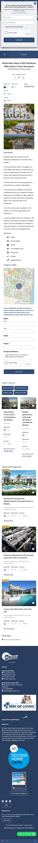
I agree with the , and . (16, 356)
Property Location (20, 393)
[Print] (23, 77)
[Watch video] (19, 710)
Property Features (21, 388)
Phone (7, 344)
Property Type (7, 393)
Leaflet (17, 303)
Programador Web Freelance (25, 828)
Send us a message (25, 834)
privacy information (18, 357)
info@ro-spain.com (10, 679)
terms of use (19, 355)
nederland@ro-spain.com (11, 691)
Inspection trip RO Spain (11, 719)
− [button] (6, 273)
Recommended (7, 388)
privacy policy (19, 27)
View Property (9, 402)
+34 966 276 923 (8, 677)
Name (6, 318)
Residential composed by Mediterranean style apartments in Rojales (18, 501)
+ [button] (6, 270)
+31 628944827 (8, 689)
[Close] (35, 3)
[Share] (15, 77)
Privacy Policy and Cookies (14, 825)
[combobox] (19, 48)
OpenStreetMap (24, 303)
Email (6, 336)
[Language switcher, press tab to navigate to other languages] (4, 841)
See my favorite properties (12, 639)
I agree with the (14, 27)
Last (5, 328)
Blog (6, 805)
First (5, 321)
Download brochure (19, 788)
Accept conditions (11, 351)
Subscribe (6, 820)
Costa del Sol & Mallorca (19, 793)
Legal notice (28, 825)
